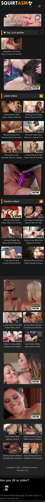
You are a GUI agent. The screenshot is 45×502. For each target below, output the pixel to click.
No (6, 489)
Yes (6, 486)
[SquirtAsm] (18, 3)
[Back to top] (37, 494)
